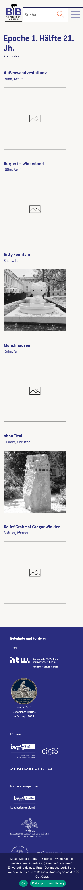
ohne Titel (13, 435)
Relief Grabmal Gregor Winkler (32, 526)
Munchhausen (17, 345)
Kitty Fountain (17, 254)
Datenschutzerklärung (48, 883)
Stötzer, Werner (16, 532)
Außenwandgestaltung (25, 72)
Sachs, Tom (13, 260)
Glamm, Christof (17, 442)
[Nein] (77, 871)
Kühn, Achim (14, 79)
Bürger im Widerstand (24, 163)
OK (23, 883)
